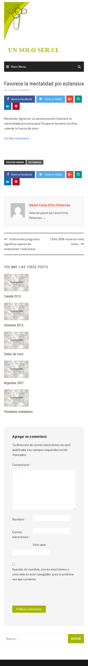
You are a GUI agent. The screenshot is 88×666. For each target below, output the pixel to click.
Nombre (19, 519)
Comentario (21, 465)
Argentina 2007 (14, 383)
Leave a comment (19, 90)
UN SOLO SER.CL (34, 50)
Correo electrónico (21, 534)
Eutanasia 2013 (13, 325)
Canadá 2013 (12, 296)
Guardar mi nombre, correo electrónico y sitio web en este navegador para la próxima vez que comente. (43, 574)
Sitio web (39, 545)
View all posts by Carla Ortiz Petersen (48, 215)
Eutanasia (34, 162)
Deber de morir (14, 354)
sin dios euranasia (16, 138)
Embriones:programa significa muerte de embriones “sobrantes (21, 244)
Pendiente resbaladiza (18, 412)
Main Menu (18, 67)
